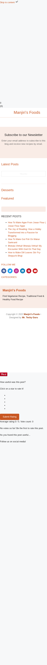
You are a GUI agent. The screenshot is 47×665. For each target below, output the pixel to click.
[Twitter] (10, 270)
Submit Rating (9, 417)
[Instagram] (16, 270)
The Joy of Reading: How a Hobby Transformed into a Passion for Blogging (24, 232)
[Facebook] (3, 270)
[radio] (27, 395)
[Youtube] (35, 270)
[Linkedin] (22, 270)
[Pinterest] (28, 270)
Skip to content (7, 2)
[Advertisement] (23, 28)
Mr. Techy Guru (30, 317)
